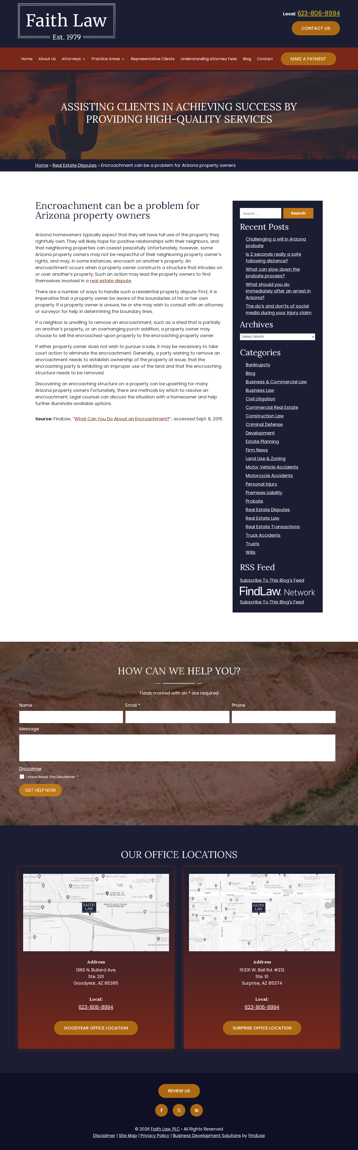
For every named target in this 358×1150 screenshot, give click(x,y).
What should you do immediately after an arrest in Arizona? (278, 291)
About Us (47, 59)
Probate (254, 501)
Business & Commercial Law (276, 382)
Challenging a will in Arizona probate (276, 242)
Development (260, 433)
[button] (353, 1115)
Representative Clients (153, 59)
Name (25, 705)
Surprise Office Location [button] (262, 1028)
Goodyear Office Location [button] (96, 1028)
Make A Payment (308, 59)
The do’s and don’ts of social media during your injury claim (278, 309)
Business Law (260, 390)
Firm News (257, 450)
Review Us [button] (179, 1091)
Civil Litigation (260, 399)
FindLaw (256, 1136)
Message (29, 729)
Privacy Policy (155, 1136)
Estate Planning (262, 441)
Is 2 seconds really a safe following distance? (273, 257)
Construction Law (265, 416)
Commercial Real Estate (272, 407)
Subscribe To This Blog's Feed (272, 602)
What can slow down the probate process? (273, 272)
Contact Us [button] (315, 28)
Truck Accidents (263, 535)
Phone (238, 705)
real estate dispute (110, 281)
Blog (247, 59)
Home (27, 59)
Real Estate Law (262, 518)
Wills (250, 552)
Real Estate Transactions (273, 527)
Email (132, 705)
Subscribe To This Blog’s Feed (272, 580)
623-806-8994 (318, 13)
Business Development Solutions (207, 1136)
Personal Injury (261, 484)
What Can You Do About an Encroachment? (122, 419)
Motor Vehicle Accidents (272, 467)
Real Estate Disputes (268, 510)
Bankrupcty (258, 365)
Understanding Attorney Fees (208, 59)
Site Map (128, 1136)
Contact (265, 59)
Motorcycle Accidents (269, 475)
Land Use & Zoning (265, 458)
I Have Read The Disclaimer (52, 776)
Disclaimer (30, 769)
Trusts (252, 544)
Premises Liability (264, 493)
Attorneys (71, 59)
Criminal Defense (264, 424)
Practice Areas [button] (106, 59)
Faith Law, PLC (165, 1129)
